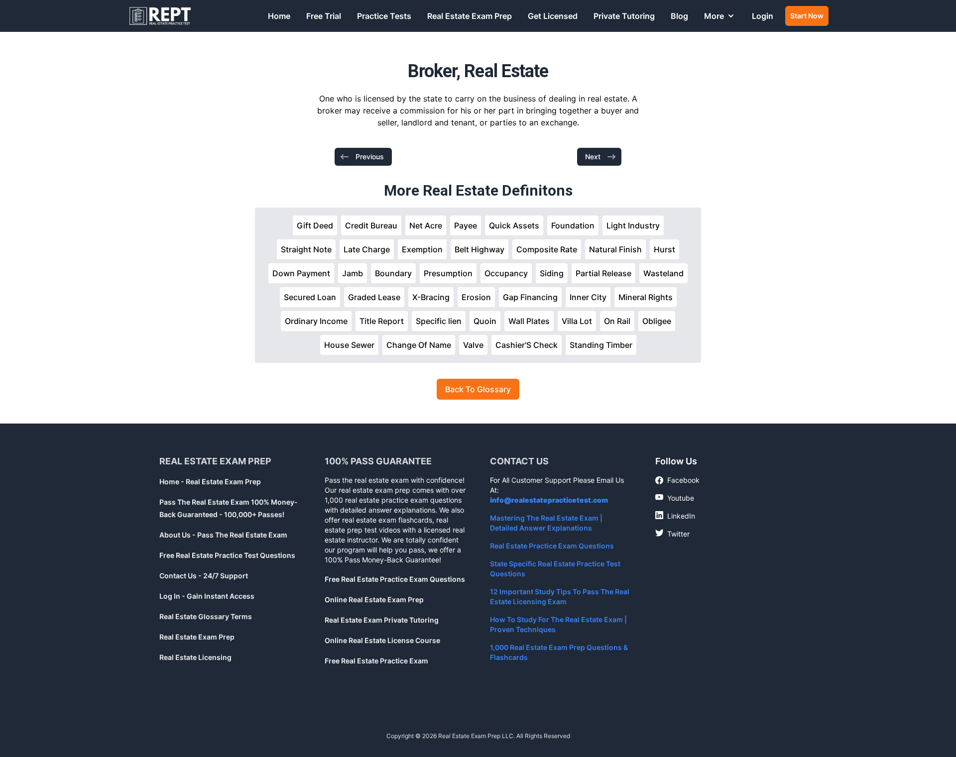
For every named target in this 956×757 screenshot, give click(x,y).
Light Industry (633, 225)
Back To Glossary (478, 389)
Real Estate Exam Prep (469, 16)
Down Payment (301, 273)
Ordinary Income (316, 321)
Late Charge (367, 249)
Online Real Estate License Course (382, 640)
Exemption (422, 249)
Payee (465, 225)
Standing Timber (601, 345)
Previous (370, 156)
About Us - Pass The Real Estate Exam (223, 535)
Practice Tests (384, 16)
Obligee (656, 321)
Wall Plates (529, 321)
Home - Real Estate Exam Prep (210, 481)
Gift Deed (315, 225)
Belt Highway (479, 249)
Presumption (448, 273)
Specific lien (439, 321)
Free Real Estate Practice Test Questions (227, 555)
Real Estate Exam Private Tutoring (382, 620)
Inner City (588, 297)
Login (762, 16)
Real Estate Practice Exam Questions (552, 545)
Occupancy (506, 273)
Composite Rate (546, 249)
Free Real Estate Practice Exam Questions (395, 579)
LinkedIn (675, 515)
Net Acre (425, 225)
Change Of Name (418, 345)
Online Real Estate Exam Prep (374, 599)
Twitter (672, 533)
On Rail (617, 321)
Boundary (393, 273)
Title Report (381, 321)
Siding (552, 273)
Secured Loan (310, 297)
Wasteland (663, 273)
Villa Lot (577, 321)
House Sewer (349, 345)
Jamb (352, 273)
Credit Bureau (371, 225)
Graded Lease (374, 297)
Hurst (664, 249)
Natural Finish (615, 249)
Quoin (485, 321)
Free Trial (323, 16)
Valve (473, 345)
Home (279, 16)
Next (592, 156)
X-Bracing (431, 297)
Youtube (674, 497)
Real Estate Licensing (195, 657)
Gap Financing (530, 297)
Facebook (677, 480)
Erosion (476, 297)
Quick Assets (514, 225)
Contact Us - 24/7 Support (203, 575)
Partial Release (603, 273)
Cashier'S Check (526, 345)
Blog (679, 16)
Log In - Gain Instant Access (206, 596)
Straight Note (306, 249)
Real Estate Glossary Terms (205, 616)
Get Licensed (553, 16)
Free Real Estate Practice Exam (376, 660)
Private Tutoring (624, 16)
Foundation (573, 225)
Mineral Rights (645, 297)
